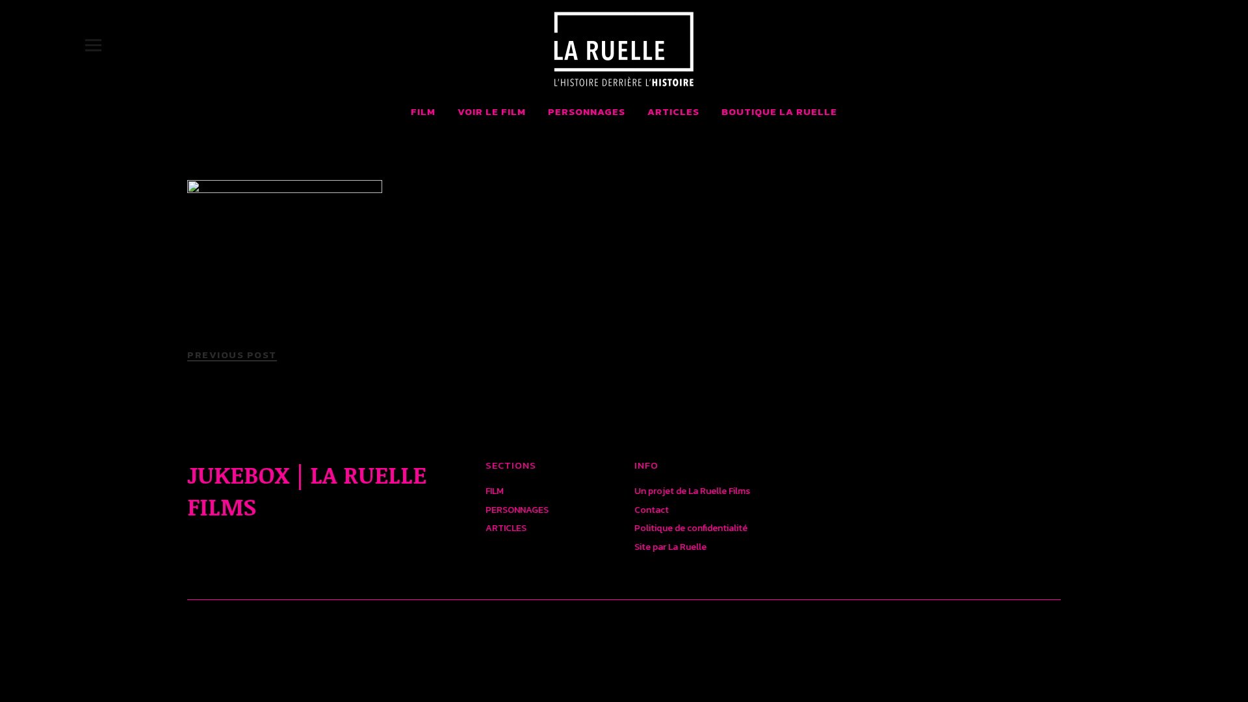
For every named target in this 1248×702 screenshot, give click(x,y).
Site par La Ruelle (670, 547)
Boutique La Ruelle (779, 111)
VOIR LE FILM (492, 111)
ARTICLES (673, 111)
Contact (651, 510)
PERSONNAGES (586, 111)
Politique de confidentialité (691, 528)
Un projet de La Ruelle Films (692, 491)
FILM (423, 111)
